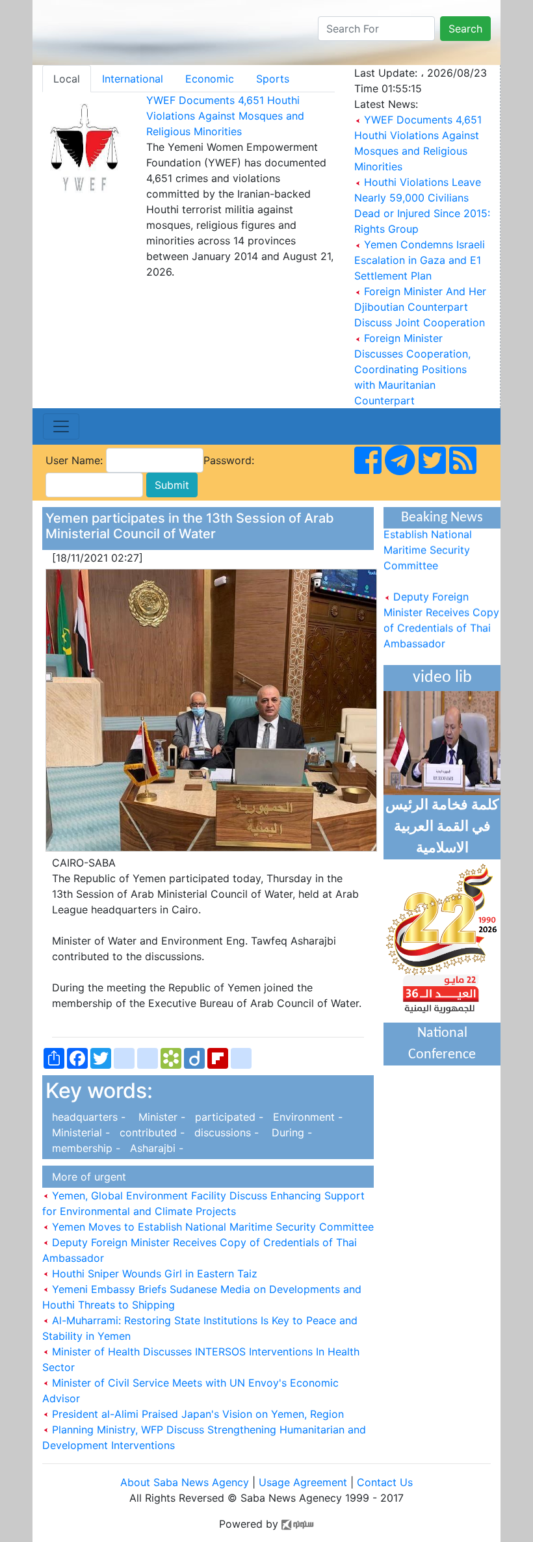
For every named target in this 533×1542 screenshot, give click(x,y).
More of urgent (86, 1176)
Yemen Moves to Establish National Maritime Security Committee (211, 1226)
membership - (85, 1148)
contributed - (150, 1132)
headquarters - (87, 1116)
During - (287, 1132)
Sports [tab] (272, 78)
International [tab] (132, 78)
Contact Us (385, 1482)
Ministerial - (79, 1132)
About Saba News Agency (186, 1482)
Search (465, 28)
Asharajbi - (153, 1148)
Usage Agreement (303, 1482)
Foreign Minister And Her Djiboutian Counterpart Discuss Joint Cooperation (420, 307)
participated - (227, 1116)
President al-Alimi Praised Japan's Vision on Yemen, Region (196, 1413)
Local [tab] (66, 78)
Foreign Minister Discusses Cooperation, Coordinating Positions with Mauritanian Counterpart (412, 369)
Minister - (158, 1116)
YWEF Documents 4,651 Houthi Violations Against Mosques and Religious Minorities (225, 116)
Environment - (304, 1116)
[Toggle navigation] (61, 426)
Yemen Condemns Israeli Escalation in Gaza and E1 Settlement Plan (419, 260)
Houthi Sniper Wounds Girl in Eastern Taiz (153, 1273)
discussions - (225, 1132)
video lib (442, 677)
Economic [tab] (209, 78)
